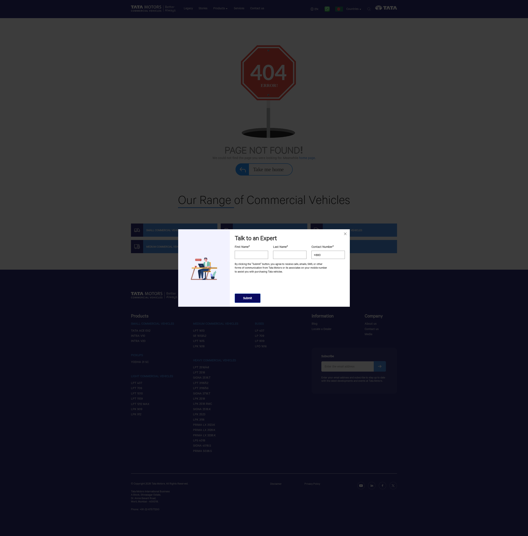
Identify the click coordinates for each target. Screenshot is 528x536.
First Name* (242, 247)
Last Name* (280, 247)
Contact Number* (322, 247)
